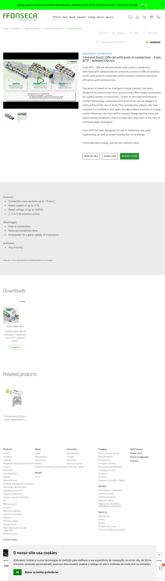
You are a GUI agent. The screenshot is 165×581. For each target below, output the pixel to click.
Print (105, 33)
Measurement (10, 504)
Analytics (7, 456)
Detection (8, 470)
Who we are (104, 516)
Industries (81, 17)
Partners (102, 477)
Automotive (72, 453)
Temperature (9, 524)
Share (136, 33)
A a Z (37, 476)
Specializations (105, 456)
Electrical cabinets (32, 28)
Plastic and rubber (75, 467)
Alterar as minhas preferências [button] (41, 572)
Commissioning (105, 493)
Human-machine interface (16, 497)
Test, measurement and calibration (15, 529)
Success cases (10, 539)
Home (5, 28)
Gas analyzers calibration (110, 490)
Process (7, 507)
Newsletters (41, 456)
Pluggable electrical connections (19, 463)
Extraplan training (107, 463)
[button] (9, 80)
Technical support (107, 497)
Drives (6, 453)
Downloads (40, 460)
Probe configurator (139, 457)
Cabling (6, 460)
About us (110, 17)
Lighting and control (13, 490)
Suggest (121, 33)
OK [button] (17, 572)
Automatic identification (15, 487)
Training (91, 17)
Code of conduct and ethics (111, 529)
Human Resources (107, 526)
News (65, 17)
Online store (136, 453)
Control (6, 467)
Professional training (108, 453)
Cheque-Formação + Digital (111, 480)
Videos (38, 463)
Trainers (102, 473)
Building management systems (18, 483)
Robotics (7, 517)
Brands (72, 17)
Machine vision (10, 533)
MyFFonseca (136, 449)
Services (100, 17)
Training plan (104, 460)
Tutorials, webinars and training (50, 467)
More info (152, 33)
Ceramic (70, 456)
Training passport (107, 470)
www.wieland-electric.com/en (113, 42)
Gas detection (10, 473)
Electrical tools (10, 480)
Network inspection (13, 494)
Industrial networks (13, 514)
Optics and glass (75, 463)
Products (57, 17)
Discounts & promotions (110, 467)
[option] (40, 81)
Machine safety (10, 521)
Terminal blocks (74, 28)
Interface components (54, 28)
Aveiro (101, 519)
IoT (4, 500)
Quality (101, 523)
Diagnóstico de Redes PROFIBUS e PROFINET (109, 505)
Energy (6, 477)
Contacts (134, 461)
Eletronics (72, 460)
